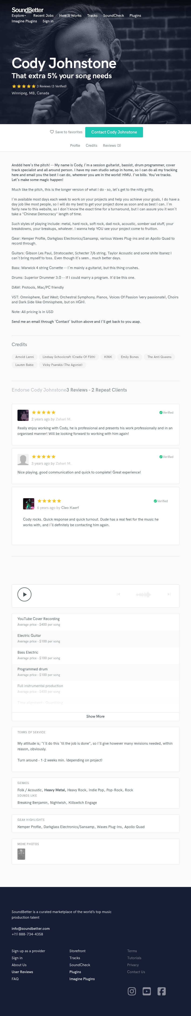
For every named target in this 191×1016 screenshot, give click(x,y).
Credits (91, 145)
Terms (132, 951)
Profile (75, 145)
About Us (19, 965)
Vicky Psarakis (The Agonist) (62, 365)
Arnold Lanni (24, 357)
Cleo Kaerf (70, 508)
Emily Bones (130, 357)
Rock (129, 790)
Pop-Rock (114, 790)
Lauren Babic (24, 365)
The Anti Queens (159, 357)
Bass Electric (27, 652)
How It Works (70, 16)
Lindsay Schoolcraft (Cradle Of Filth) (69, 357)
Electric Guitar (29, 636)
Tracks (92, 16)
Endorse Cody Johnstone (39, 390)
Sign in (48, 21)
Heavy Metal (54, 790)
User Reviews (22, 972)
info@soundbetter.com (31, 929)
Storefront (77, 951)
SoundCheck (113, 16)
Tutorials (134, 958)
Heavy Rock (76, 790)
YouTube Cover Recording (38, 619)
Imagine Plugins (24, 21)
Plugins (135, 16)
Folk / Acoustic (29, 790)
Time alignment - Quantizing (40, 703)
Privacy (133, 965)
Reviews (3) (112, 145)
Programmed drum (32, 669)
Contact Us (136, 972)
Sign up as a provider (28, 951)
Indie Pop (96, 790)
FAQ (15, 979)
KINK (108, 357)
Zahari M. (64, 419)
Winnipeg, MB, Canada (30, 93)
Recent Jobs (43, 16)
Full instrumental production (40, 686)
